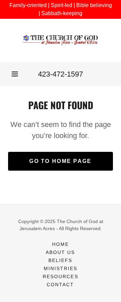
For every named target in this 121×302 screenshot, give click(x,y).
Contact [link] (60, 284)
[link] (60, 40)
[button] (15, 74)
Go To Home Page (60, 161)
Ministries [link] (60, 268)
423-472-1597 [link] (60, 74)
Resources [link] (60, 276)
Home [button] (60, 244)
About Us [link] (60, 252)
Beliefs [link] (60, 260)
